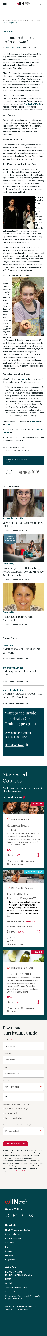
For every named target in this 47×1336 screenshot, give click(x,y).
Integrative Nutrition (12, 47)
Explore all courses (13, 797)
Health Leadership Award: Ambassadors (18, 618)
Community (35, 20)
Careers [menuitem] (8, 1251)
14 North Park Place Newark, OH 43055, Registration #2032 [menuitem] (22, 1297)
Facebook (34, 422)
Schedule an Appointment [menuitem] (16, 1287)
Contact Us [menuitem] (10, 1292)
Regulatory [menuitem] (10, 1260)
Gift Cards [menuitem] (9, 1243)
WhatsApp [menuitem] (9, 1283)
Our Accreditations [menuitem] (13, 1234)
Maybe (25, 379)
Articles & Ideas (9, 20)
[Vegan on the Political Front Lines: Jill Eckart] (23, 503)
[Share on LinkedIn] (33, 472)
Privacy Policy (21, 1171)
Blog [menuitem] (7, 1247)
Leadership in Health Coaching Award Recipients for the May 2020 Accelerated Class (23, 571)
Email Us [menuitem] (8, 1279)
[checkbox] (23, 1113)
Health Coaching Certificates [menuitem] (17, 1230)
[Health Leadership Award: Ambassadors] (23, 597)
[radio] (23, 1108)
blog (8, 424)
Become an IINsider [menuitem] (13, 1238)
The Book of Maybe (33, 104)
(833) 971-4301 (15, 1272)
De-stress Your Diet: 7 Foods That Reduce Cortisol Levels (22, 695)
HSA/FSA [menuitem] (9, 1255)
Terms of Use (10, 1309)
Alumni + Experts (23, 20)
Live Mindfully (10, 645)
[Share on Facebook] (25, 472)
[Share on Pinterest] (37, 472)
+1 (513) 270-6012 (24, 1275)
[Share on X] (29, 472)
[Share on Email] (20, 472)
